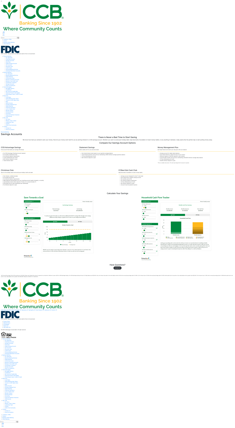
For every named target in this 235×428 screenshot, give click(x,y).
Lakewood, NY (47, 310)
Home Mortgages (7, 87)
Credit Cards (9, 68)
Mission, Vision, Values (11, 120)
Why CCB (5, 117)
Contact (5, 126)
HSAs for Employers (10, 85)
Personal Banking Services (12, 69)
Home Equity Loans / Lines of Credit (14, 94)
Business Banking (7, 72)
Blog (7, 101)
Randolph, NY (18, 310)
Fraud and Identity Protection (12, 114)
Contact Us (8, 128)
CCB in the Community (11, 125)
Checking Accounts (10, 59)
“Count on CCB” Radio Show (12, 100)
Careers (5, 40)
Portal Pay (8, 113)
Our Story (8, 119)
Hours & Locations (10, 129)
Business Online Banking (9, 42)
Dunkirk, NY (54, 310)
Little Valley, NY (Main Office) (8, 310)
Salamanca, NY (24, 310)
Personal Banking (7, 56)
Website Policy (6, 322)
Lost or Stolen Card (10, 109)
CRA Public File (6, 327)
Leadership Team (10, 122)
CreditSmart (9, 90)
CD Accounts (9, 65)
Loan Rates (8, 97)
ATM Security (9, 116)
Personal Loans (9, 66)
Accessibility (6, 324)
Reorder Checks (9, 110)
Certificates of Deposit (11, 82)
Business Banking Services (12, 75)
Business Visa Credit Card (12, 81)
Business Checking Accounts (12, 79)
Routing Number (9, 112)
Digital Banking (9, 76)
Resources (5, 95)
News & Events (9, 103)
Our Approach (9, 57)
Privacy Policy (6, 321)
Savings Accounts (10, 60)
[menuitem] (118, 39)
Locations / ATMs (7, 39)
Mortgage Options (10, 88)
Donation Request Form (11, 104)
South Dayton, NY (40, 310)
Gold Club (8, 62)
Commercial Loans (10, 78)
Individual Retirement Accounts (13, 70)
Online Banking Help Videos (12, 98)
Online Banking (6, 43)
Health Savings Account (11, 63)
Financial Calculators (10, 107)
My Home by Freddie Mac (12, 91)
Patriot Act (5, 325)
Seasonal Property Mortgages (13, 92)
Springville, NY (32, 310)
